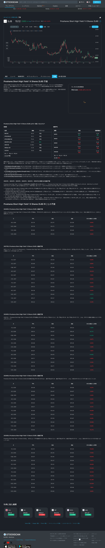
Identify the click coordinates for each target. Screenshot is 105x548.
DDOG (71, 510)
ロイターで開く (76, 523)
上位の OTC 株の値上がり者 (80, 536)
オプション (94, 533)
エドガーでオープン (66, 523)
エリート (78, 6)
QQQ (86, 510)
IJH (24, 510)
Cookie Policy (19, 539)
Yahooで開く (28, 523)
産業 (66, 6)
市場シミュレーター (93, 6)
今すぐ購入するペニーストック (81, 533)
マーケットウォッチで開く (55, 523)
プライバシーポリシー (9, 539)
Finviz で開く (44, 523)
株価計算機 (94, 542)
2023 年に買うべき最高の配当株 (58, 533)
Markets (41, 6)
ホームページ (7, 17)
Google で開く (36, 523)
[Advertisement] (52, 71)
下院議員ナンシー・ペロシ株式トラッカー (60, 536)
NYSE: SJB (14, 17)
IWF (55, 510)
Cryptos (55, 6)
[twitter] (100, 18)
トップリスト (25, 6)
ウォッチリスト (10, 6)
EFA (40, 510)
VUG (9, 510)
